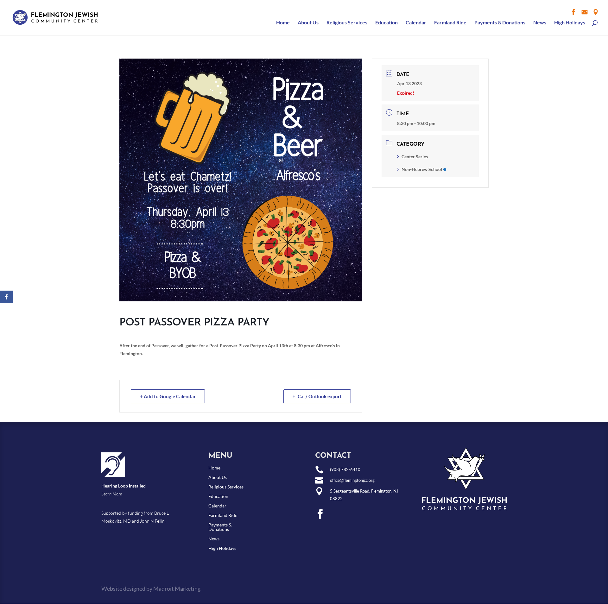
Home (283, 22)
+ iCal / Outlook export (317, 396)
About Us (308, 22)
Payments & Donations (499, 22)
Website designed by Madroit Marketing (150, 588)
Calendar (416, 22)
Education (386, 22)
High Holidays (569, 22)
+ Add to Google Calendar (168, 396)
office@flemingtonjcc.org (352, 480)
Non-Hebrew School (422, 169)
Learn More (111, 493)
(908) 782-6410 (345, 469)
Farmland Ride (450, 22)
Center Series (415, 156)
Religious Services (346, 22)
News (539, 22)
